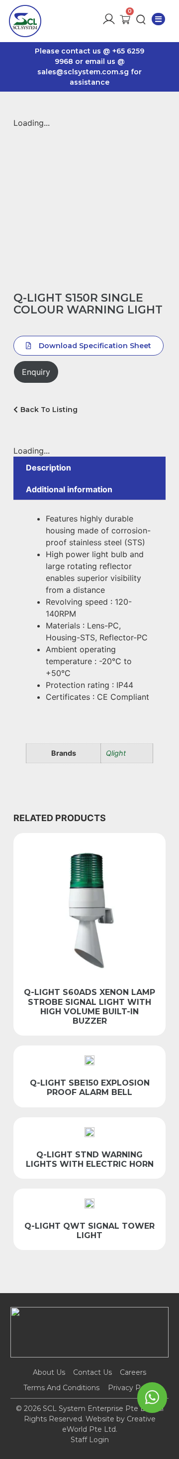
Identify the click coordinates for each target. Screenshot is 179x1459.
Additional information (69, 489)
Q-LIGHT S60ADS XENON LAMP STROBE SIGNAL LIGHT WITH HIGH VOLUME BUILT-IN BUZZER (89, 1007)
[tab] (89, 467)
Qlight (116, 753)
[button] (158, 19)
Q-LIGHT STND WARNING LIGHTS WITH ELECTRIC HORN (90, 1159)
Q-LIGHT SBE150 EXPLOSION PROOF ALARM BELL (90, 1087)
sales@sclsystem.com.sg (83, 71)
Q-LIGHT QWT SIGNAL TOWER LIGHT (89, 1230)
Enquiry (36, 372)
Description (48, 467)
